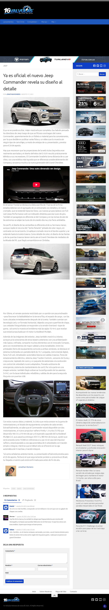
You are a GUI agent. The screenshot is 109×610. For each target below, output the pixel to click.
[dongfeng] (91, 122)
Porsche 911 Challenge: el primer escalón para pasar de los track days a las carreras (90, 528)
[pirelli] (91, 108)
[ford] (91, 201)
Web (7, 573)
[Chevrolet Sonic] (91, 245)
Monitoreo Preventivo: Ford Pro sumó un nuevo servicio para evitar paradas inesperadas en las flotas (90, 503)
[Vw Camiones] (91, 260)
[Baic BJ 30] (91, 93)
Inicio (34, 592)
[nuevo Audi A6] (91, 153)
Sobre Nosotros (46, 592)
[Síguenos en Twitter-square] (97, 65)
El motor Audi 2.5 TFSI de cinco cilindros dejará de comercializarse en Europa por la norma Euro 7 (90, 422)
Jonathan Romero (13, 94)
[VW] (91, 182)
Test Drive (20, 22)
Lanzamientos (8, 22)
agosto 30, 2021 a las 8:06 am (25, 506)
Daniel (12, 506)
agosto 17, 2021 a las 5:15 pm (25, 529)
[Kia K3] (91, 168)
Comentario (10, 551)
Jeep (5, 66)
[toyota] (91, 275)
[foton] (54, 59)
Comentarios (13, 500)
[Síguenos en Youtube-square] (101, 65)
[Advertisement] (54, 40)
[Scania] (91, 231)
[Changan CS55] (91, 137)
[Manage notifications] (104, 606)
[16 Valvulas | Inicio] (19, 10)
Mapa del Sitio (61, 592)
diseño (19, 488)
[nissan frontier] (91, 329)
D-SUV (13, 488)
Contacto (73, 592)
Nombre (8, 565)
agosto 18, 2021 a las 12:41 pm (26, 516)
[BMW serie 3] (91, 314)
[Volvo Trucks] (91, 343)
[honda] (91, 216)
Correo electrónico (45, 565)
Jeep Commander (28, 488)
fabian (12, 529)
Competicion (32, 22)
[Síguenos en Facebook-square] (94, 65)
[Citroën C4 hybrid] (91, 358)
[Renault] (91, 287)
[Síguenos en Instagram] (104, 65)
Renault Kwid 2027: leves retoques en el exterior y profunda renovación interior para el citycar (90, 447)
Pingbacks (30, 500)
